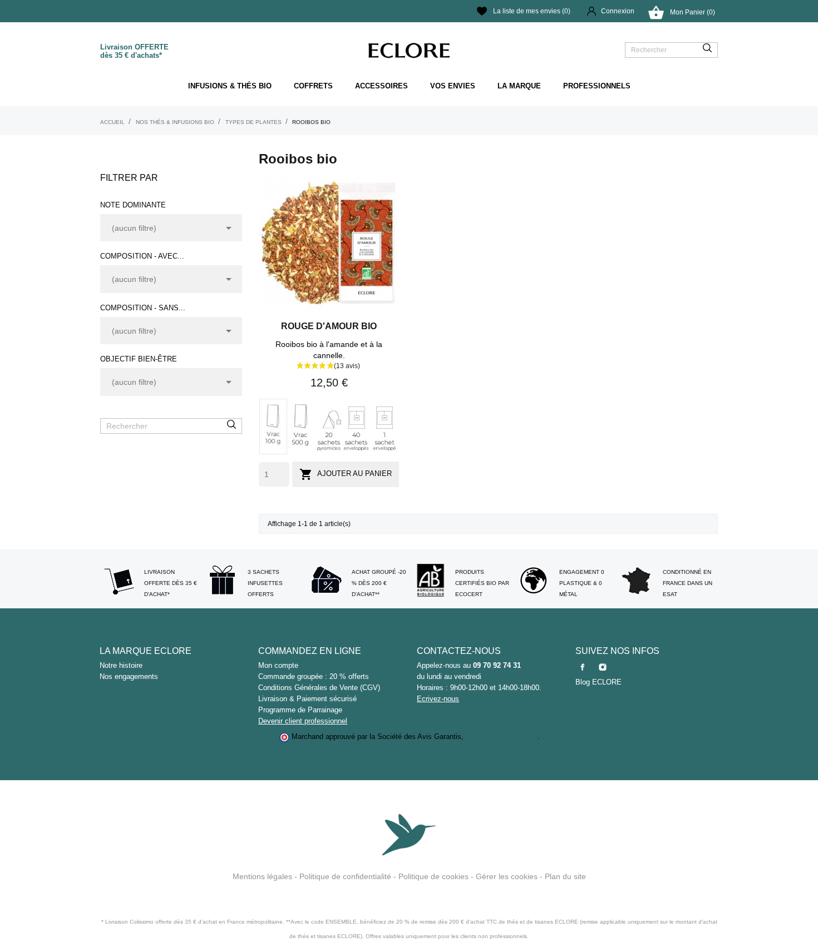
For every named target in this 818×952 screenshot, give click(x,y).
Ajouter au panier (345, 474)
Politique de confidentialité (345, 876)
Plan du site (565, 876)
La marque (519, 86)
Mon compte (278, 665)
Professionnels (596, 86)
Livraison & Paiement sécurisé (307, 699)
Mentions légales (262, 876)
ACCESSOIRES (381, 86)
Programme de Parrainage (300, 710)
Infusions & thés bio (230, 86)
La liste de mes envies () (531, 11)
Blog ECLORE (598, 682)
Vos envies (452, 86)
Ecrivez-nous (438, 699)
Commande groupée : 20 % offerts (313, 676)
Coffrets (313, 86)
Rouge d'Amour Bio (329, 326)
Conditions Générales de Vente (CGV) (319, 687)
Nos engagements (129, 676)
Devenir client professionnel (302, 721)
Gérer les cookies (507, 876)
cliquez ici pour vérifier (502, 737)
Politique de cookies (433, 876)
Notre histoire (121, 665)
